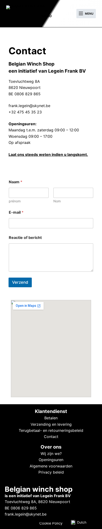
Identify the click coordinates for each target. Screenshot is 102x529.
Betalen (51, 418)
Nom (57, 201)
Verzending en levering (51, 424)
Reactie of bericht (25, 237)
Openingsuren (51, 459)
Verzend (20, 282)
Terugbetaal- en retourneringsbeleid (51, 430)
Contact (51, 436)
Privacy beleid (51, 472)
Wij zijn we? (51, 453)
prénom (15, 201)
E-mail (16, 212)
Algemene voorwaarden (51, 466)
